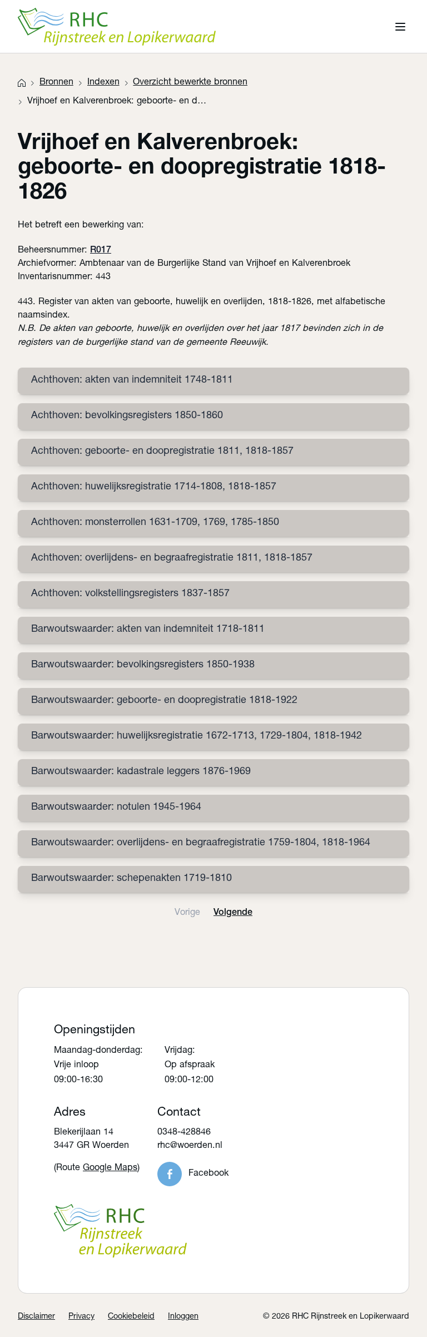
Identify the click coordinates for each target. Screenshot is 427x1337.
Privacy (81, 1317)
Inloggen (183, 1317)
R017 (100, 250)
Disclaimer (36, 1317)
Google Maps (110, 1168)
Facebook (208, 1173)
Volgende (233, 913)
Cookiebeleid (131, 1317)
